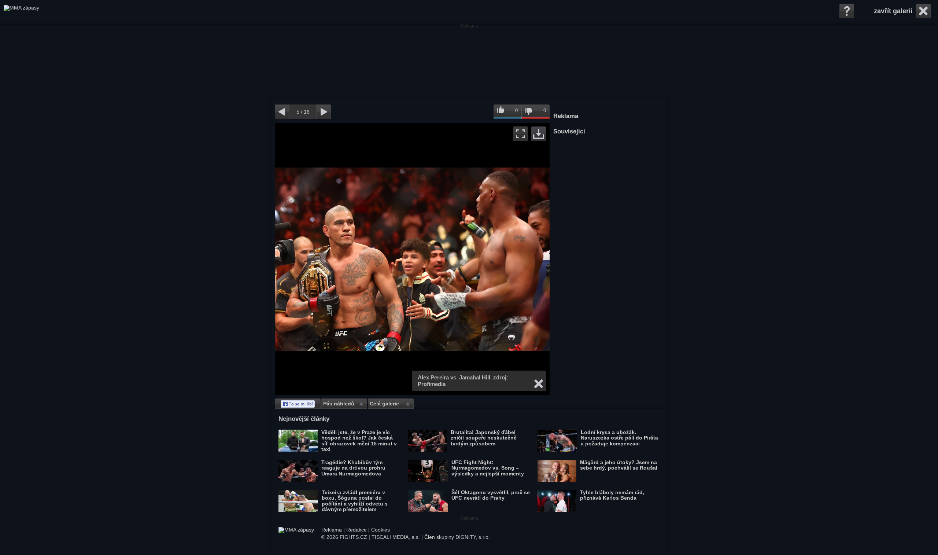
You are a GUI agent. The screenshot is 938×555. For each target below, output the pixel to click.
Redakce (356, 530)
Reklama (331, 530)
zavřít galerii (893, 11)
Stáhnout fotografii (538, 133)
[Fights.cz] (21, 11)
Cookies (380, 530)
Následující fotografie (481, 259)
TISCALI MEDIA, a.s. (396, 537)
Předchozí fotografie (343, 259)
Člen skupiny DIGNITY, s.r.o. (457, 537)
